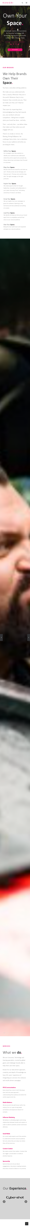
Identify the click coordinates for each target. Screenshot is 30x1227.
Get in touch (15, 49)
